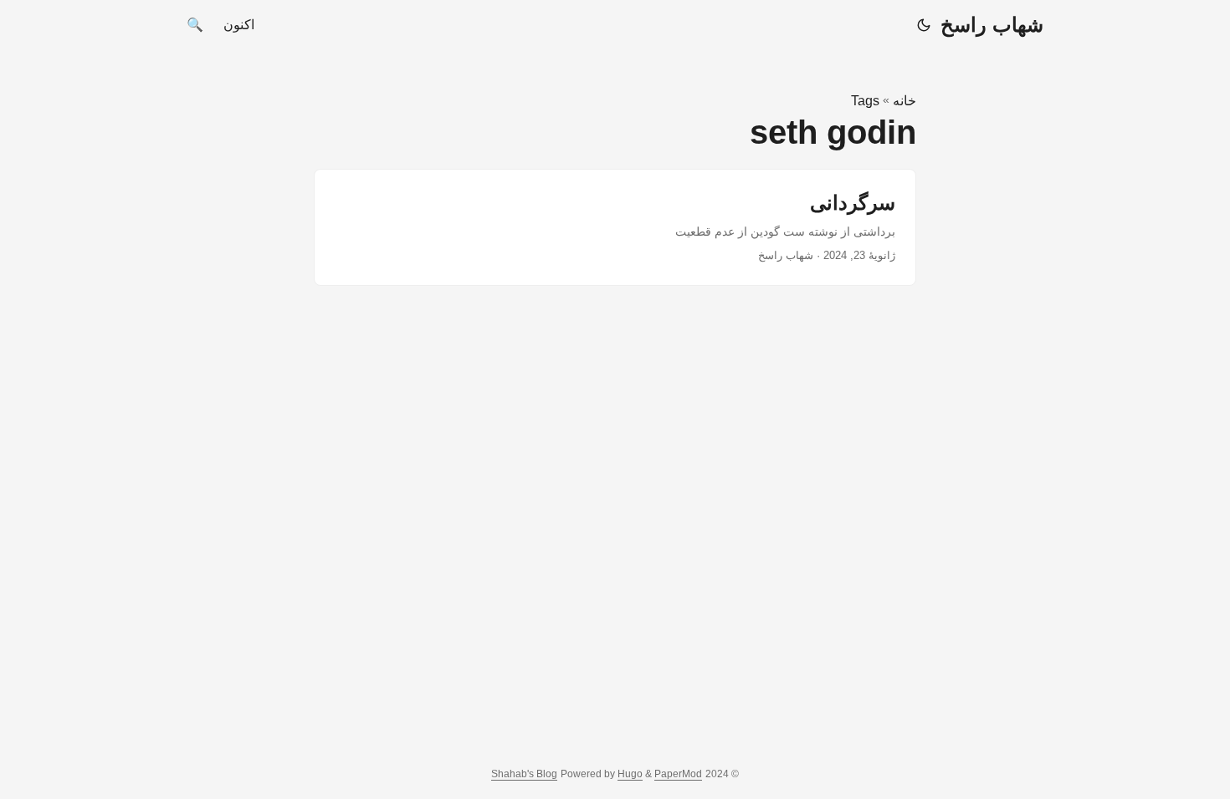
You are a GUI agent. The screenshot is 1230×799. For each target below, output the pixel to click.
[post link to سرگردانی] (615, 227)
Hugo (630, 774)
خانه (904, 101)
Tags (865, 101)
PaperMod (678, 774)
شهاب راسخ (991, 24)
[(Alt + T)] (924, 25)
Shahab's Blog (524, 774)
